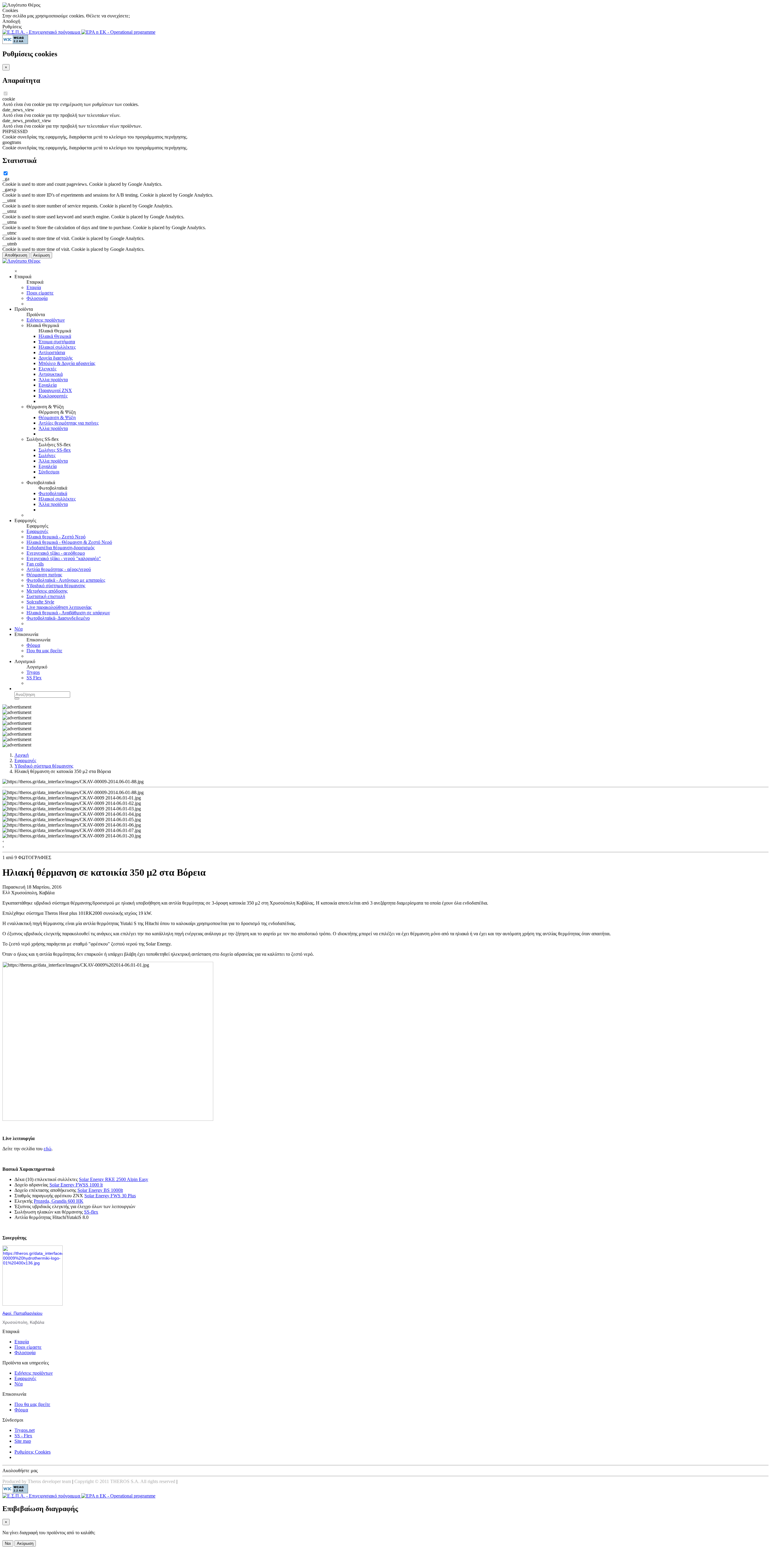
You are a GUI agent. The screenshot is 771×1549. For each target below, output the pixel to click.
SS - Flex (23, 1435)
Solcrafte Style (40, 601)
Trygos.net (24, 1430)
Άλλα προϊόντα (53, 379)
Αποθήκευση (16, 255)
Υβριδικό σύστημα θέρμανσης (56, 585)
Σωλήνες (47, 455)
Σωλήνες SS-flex (55, 450)
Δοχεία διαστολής (56, 357)
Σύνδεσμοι (49, 471)
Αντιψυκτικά (51, 374)
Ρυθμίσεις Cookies (32, 1451)
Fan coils (35, 563)
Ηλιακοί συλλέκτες (57, 347)
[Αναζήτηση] (16, 699)
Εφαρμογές (37, 531)
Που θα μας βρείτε (44, 650)
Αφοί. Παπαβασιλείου (22, 1313)
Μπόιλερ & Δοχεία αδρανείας (67, 363)
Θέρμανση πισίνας (44, 574)
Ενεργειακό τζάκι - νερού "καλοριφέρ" (64, 558)
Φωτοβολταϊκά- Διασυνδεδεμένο (58, 618)
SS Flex (34, 677)
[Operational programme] (118, 32)
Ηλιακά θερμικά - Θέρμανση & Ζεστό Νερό (69, 542)
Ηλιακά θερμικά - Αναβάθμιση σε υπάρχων (68, 612)
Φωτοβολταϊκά (53, 493)
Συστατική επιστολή (46, 596)
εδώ (48, 1148)
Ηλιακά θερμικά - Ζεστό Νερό (56, 536)
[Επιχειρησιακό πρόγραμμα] (41, 32)
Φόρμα (33, 645)
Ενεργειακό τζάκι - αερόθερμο (56, 553)
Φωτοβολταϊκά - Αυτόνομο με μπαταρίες (66, 580)
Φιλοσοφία (37, 298)
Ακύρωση (41, 255)
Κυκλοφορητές (53, 395)
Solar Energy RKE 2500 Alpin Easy (113, 1179)
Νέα (18, 628)
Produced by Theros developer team (36, 1481)
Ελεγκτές (47, 368)
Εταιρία (34, 287)
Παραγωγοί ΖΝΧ (55, 390)
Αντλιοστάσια (52, 352)
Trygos (33, 672)
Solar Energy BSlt (100, 1190)
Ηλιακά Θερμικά (55, 336)
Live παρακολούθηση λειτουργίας (59, 607)
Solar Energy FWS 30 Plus (110, 1195)
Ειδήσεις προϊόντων (46, 320)
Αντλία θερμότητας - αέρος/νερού (59, 569)
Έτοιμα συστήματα (57, 341)
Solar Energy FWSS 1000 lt (76, 1184)
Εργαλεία (48, 385)
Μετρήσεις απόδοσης (47, 591)
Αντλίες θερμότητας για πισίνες (68, 422)
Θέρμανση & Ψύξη (57, 417)
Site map (22, 1441)
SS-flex (91, 1211)
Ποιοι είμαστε (40, 292)
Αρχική (21, 755)
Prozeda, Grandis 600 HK (58, 1201)
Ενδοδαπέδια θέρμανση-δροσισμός (61, 547)
